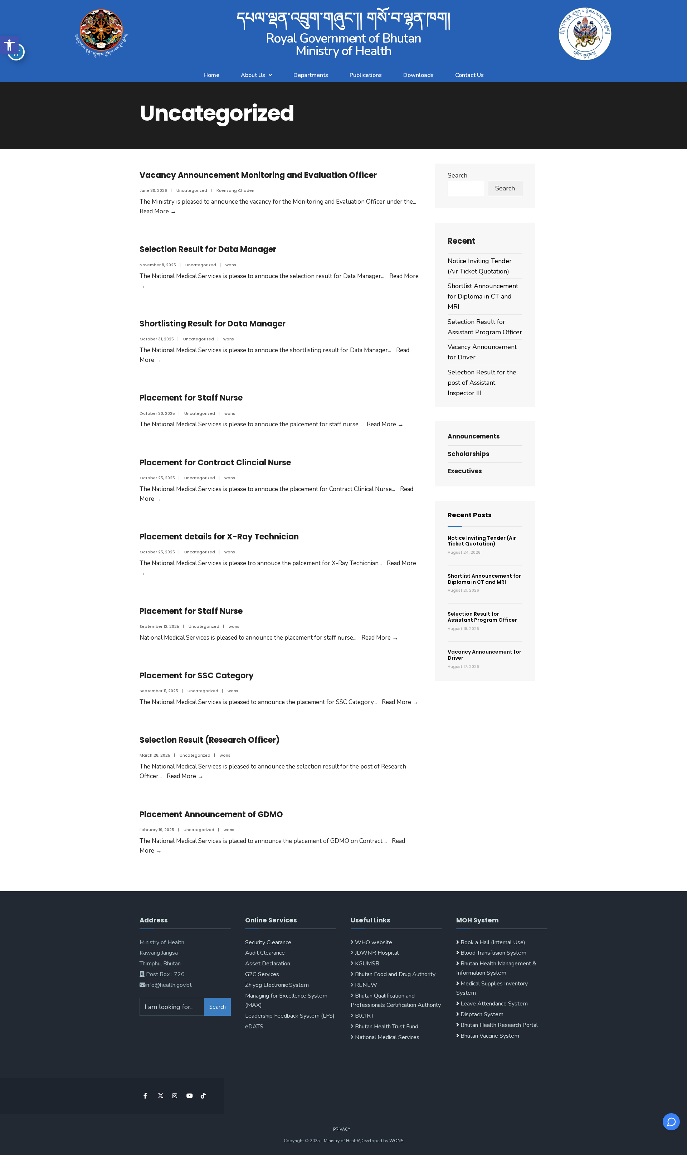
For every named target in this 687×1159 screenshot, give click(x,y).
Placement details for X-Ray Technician (219, 536)
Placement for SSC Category (197, 675)
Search (457, 175)
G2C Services (262, 974)
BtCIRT (364, 1016)
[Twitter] (160, 1096)
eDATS (254, 1027)
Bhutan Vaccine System (490, 1036)
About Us (253, 75)
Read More (158, 211)
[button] (9, 45)
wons (230, 265)
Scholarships (468, 454)
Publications (366, 75)
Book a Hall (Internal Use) (493, 942)
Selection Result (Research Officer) (210, 740)
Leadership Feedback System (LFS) (290, 1016)
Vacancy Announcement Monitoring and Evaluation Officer (258, 175)
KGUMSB (366, 964)
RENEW (365, 985)
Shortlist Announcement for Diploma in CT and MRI (483, 296)
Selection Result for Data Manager (208, 249)
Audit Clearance (265, 953)
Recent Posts (470, 514)
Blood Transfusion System (492, 953)
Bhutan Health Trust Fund (386, 1027)
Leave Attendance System (494, 1004)
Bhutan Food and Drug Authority (394, 974)
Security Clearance (268, 942)
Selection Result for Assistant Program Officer (482, 617)
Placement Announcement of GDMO (211, 814)
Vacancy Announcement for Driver (484, 654)
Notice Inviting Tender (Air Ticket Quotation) (482, 541)
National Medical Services (386, 1037)
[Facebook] (146, 1096)
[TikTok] (203, 1096)
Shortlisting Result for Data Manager (213, 323)
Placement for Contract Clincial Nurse (215, 462)
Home (211, 75)
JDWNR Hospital (376, 953)
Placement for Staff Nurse (191, 397)
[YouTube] (188, 1096)
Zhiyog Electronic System (277, 985)
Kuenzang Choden (235, 190)
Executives (465, 471)
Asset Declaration (267, 964)
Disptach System (482, 1014)
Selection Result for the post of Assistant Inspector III (482, 382)
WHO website (373, 942)
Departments (310, 75)
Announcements (474, 436)
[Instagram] (174, 1096)
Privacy (341, 1129)
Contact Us (469, 75)
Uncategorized (191, 190)
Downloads (418, 75)
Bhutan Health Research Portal (499, 1025)
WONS (396, 1141)
